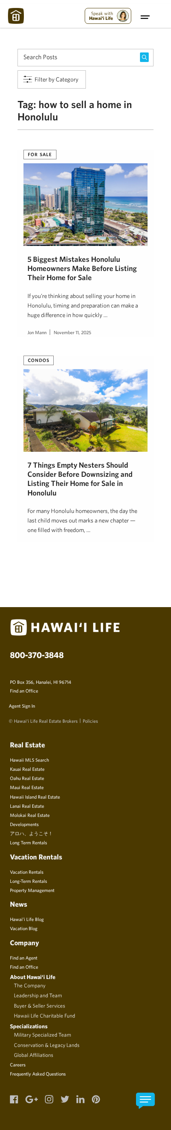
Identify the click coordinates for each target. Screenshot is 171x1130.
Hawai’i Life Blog (27, 919)
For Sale (40, 154)
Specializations (29, 1026)
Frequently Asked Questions (38, 1073)
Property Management (32, 890)
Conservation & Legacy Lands (47, 1045)
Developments (24, 824)
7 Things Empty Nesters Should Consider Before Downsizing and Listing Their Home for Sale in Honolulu (79, 479)
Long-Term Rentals (28, 881)
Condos (38, 360)
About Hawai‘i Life (32, 976)
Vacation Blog (23, 928)
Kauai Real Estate (27, 769)
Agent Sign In (22, 705)
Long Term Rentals (28, 842)
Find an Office (24, 690)
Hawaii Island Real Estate (35, 796)
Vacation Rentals (26, 872)
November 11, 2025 (72, 332)
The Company (29, 985)
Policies (90, 721)
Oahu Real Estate (27, 778)
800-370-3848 (37, 655)
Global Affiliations (33, 1055)
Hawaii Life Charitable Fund (44, 1015)
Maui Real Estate (27, 787)
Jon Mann (37, 332)
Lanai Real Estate (27, 806)
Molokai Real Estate (30, 815)
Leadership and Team (38, 995)
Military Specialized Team (42, 1034)
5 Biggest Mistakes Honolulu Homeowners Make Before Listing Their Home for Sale (82, 268)
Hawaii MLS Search (29, 759)
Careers (17, 1064)
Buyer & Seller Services (39, 1005)
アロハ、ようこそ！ (31, 833)
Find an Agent (23, 957)
